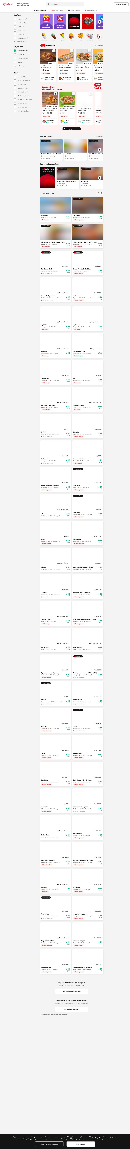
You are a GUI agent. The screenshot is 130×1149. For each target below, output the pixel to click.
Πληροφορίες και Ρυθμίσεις (49, 1144)
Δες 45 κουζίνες (19, 41)
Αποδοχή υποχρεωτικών (104, 1139)
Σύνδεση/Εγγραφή (121, 4)
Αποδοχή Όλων (80, 1144)
